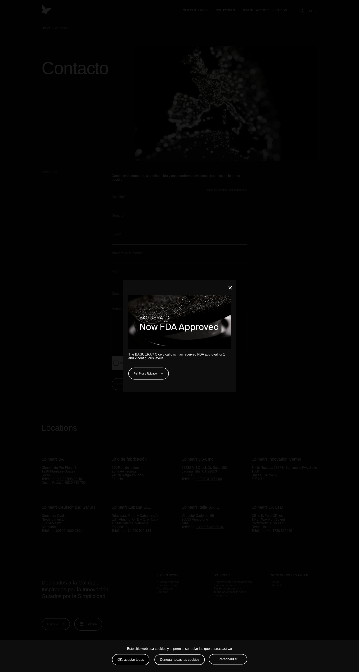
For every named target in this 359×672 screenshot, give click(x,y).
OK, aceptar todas (130, 659)
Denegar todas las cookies (179, 659)
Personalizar (228, 659)
